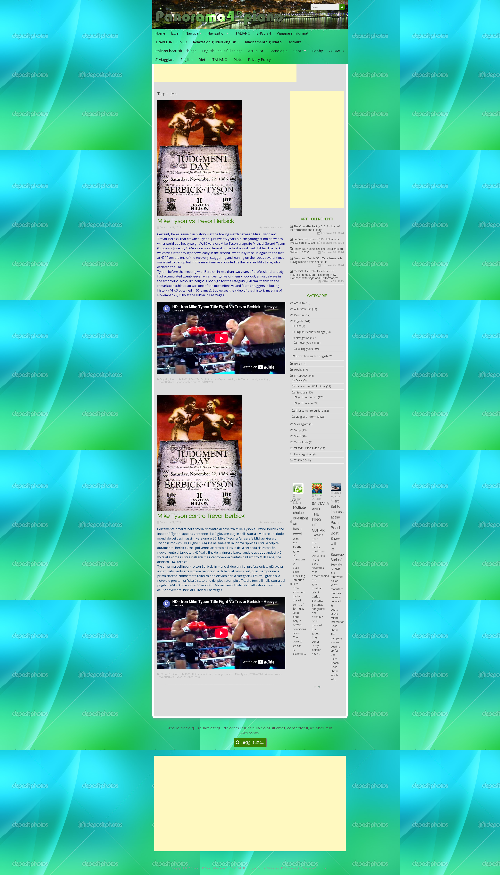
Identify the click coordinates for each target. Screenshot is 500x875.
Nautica (191, 33)
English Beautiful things (222, 50)
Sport (298, 50)
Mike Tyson (242, 379)
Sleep (297, 430)
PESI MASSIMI (256, 674)
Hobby (317, 50)
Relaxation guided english (214, 42)
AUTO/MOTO (302, 309)
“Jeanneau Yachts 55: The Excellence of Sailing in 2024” (316, 250)
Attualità (255, 50)
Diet (201, 59)
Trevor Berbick (165, 382)
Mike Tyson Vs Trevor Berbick (195, 221)
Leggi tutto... (251, 742)
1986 (184, 379)
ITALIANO (242, 33)
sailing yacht (305, 349)
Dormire (295, 42)
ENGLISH (263, 33)
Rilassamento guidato (263, 42)
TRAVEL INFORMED (171, 42)
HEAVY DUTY (196, 379)
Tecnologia (278, 50)
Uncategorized (303, 454)
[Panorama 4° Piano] (219, 25)
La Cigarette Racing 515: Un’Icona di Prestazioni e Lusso (314, 240)
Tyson (179, 677)
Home (160, 33)
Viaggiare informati (293, 33)
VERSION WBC (206, 382)
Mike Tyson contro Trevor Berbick (201, 515)
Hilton (208, 379)
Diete (237, 59)
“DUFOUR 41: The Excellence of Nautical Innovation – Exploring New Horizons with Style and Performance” (314, 274)
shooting (263, 379)
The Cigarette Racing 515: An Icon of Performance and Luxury (315, 228)
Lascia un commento (273, 227)
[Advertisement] (225, 73)
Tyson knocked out (186, 382)
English (186, 59)
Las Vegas (219, 379)
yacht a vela (305, 403)
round (253, 379)
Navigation (216, 33)
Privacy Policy (259, 59)
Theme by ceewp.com (254, 868)
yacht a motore (307, 397)
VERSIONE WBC (192, 677)
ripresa (269, 674)
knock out (206, 674)
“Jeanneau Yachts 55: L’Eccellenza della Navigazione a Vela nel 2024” (316, 260)
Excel (175, 33)
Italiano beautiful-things (175, 50)
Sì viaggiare (165, 59)
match (230, 379)
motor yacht (305, 342)
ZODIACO (336, 50)
